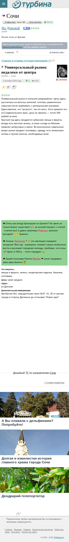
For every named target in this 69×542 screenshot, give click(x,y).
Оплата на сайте (29, 532)
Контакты (15, 532)
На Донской (11, 27)
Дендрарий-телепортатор (23, 496)
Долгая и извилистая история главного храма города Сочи (27, 460)
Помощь (27, 530)
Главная (8, 530)
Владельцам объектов (42, 530)
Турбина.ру (59, 537)
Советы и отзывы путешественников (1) (27, 60)
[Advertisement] (34, 180)
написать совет (58, 52)
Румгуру (43, 230)
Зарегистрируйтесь (12, 47)
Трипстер (19, 241)
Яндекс (37, 258)
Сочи (12, 15)
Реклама (18, 530)
